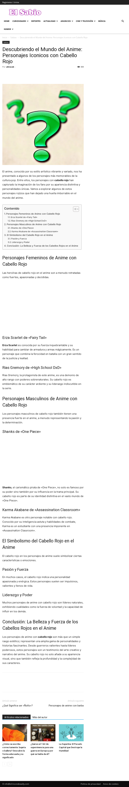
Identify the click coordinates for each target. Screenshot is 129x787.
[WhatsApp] (29, 74)
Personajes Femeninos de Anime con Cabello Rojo (33, 213)
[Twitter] (13, 74)
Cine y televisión (84, 21)
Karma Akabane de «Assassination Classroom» (35, 231)
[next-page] (10, 764)
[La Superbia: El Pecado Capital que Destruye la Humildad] (71, 732)
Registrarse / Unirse (10, 2)
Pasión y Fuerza (19, 238)
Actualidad (49, 21)
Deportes (35, 21)
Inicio (4, 37)
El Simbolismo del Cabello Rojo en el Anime (30, 235)
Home (6, 21)
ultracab (10, 66)
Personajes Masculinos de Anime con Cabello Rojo (34, 224)
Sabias (13, 37)
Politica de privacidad (90, 783)
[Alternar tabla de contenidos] (74, 209)
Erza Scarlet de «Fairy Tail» (24, 217)
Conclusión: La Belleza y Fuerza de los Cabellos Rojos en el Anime (42, 245)
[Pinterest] (21, 74)
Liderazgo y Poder (21, 242)
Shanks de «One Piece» (22, 228)
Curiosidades (19, 21)
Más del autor (40, 717)
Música (101, 21)
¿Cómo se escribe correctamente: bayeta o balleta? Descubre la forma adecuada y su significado (14, 751)
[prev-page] (4, 764)
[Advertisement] (43, 307)
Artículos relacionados (16, 717)
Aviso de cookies (111, 783)
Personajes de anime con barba (66, 705)
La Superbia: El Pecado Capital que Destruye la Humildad (70, 747)
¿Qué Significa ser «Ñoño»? (17, 705)
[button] (123, 21)
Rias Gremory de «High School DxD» (29, 220)
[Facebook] (5, 74)
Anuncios (66, 21)
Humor (7, 29)
